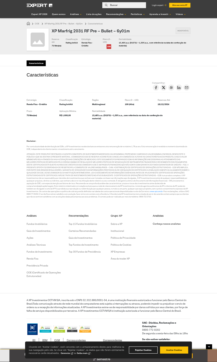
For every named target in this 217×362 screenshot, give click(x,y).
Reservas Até (164, 100)
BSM (44, 340)
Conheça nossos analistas (167, 223)
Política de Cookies (121, 244)
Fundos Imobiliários (37, 224)
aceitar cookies (174, 350)
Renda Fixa (32, 258)
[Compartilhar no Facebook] (156, 87)
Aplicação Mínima (67, 111)
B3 (33, 340)
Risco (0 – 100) (131, 100)
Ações (30, 237)
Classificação (65, 100)
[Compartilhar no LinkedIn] (179, 87)
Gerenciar (65, 353)
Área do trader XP (120, 258)
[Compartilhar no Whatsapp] (171, 87)
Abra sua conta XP (179, 5)
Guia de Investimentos (38, 230)
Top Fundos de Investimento (83, 244)
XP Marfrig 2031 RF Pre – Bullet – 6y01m (64, 23)
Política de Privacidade (123, 237)
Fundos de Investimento (39, 251)
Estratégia (32, 100)
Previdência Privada (37, 265)
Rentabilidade (98, 111)
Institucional (117, 230)
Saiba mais (82, 353)
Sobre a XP (116, 224)
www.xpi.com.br (156, 191)
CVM (57, 340)
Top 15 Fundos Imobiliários (83, 224)
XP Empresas (118, 251)
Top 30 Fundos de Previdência (85, 251)
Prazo (29, 111)
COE (37, 23)
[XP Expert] (40, 5)
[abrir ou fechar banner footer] (209, 346)
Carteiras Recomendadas (82, 230)
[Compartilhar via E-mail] (186, 87)
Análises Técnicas (36, 244)
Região (95, 100)
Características (95, 23)
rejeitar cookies (143, 350)
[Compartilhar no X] (163, 87)
